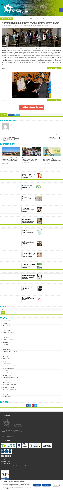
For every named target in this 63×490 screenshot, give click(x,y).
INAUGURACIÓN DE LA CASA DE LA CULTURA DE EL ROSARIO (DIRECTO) (52, 136)
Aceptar (37, 485)
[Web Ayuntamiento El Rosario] (31, 8)
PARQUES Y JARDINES (7, 375)
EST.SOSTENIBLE (6, 320)
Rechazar (46, 485)
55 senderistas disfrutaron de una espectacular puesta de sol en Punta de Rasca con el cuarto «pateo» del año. (11, 160)
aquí (12, 487)
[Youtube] (33, 405)
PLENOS (4, 380)
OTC (4, 328)
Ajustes (55, 485)
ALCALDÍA (24, 25)
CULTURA (28, 25)
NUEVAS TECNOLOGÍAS (8, 368)
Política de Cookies (5, 468)
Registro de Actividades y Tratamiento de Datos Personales (14, 465)
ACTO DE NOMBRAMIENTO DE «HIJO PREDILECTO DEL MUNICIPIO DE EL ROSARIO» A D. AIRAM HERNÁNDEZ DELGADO (11, 137)
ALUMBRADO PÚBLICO (8, 339)
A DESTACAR (5, 325)
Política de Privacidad (5, 461)
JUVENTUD (5, 363)
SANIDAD (5, 382)
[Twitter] (30, 405)
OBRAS (4, 370)
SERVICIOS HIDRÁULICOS (8, 387)
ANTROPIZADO (6, 323)
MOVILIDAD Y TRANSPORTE (9, 365)
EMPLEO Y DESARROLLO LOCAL (9, 351)
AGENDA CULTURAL (7, 332)
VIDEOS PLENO (6, 396)
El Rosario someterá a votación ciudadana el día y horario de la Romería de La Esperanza (32, 18)
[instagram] (35, 405)
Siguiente (57, 68)
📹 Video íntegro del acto (31, 107)
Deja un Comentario (37, 25)
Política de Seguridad (5, 463)
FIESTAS (4, 356)
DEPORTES (5, 347)
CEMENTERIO (5, 342)
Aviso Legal (3, 459)
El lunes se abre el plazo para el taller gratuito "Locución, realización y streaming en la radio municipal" (52, 160)
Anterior (51, 68)
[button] (61, 10)
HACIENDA (5, 358)
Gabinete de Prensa (7, 25)
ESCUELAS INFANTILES (7, 354)
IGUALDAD (5, 361)
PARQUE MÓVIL (6, 373)
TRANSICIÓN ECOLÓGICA (8, 389)
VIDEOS (4, 394)
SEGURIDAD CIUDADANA (8, 384)
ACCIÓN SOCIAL (6, 330)
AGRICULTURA (6, 335)
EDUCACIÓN (5, 349)
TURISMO (5, 392)
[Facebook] (27, 405)
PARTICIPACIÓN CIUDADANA (9, 377)
